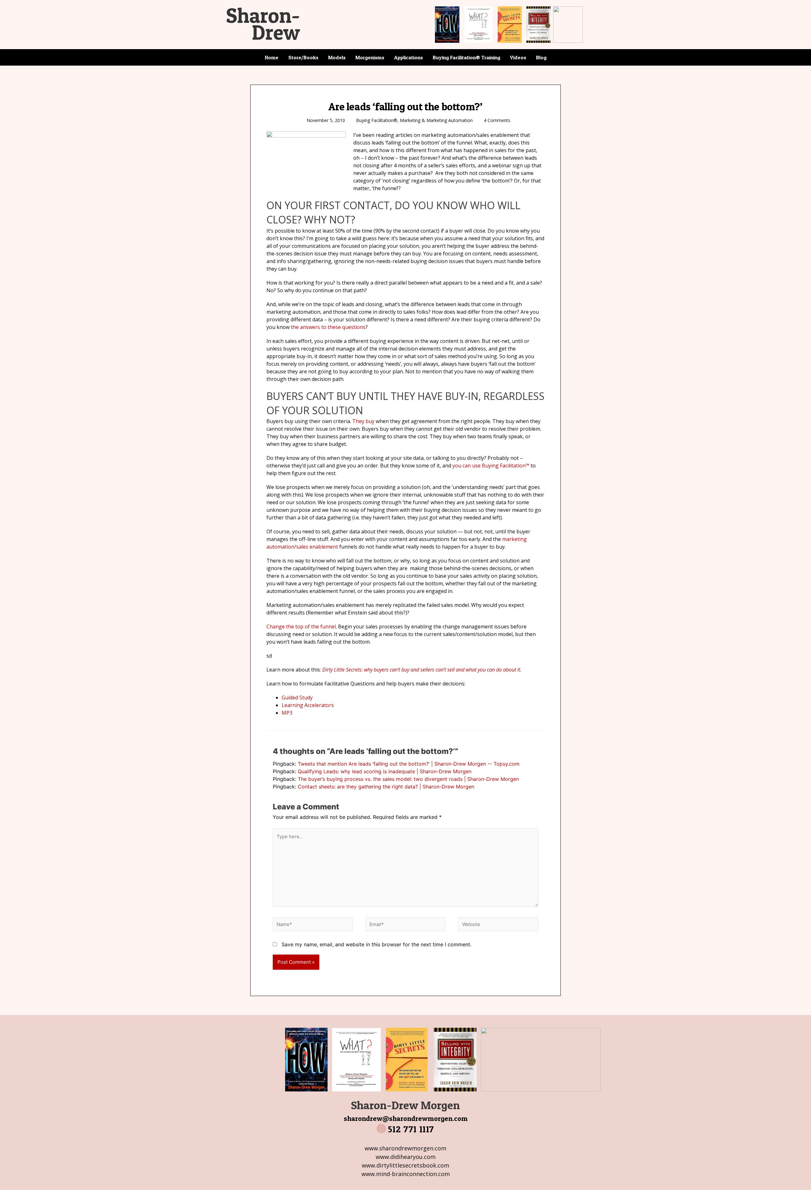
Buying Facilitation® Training (466, 57)
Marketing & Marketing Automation (436, 120)
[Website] (498, 925)
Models (337, 57)
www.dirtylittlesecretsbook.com (405, 1165)
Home (271, 57)
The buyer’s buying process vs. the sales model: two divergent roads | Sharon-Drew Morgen (408, 779)
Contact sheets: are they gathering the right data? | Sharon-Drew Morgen (386, 786)
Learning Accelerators (308, 705)
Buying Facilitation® (376, 120)
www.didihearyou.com (406, 1157)
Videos (518, 57)
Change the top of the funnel (301, 626)
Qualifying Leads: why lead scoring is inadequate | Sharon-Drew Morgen (384, 771)
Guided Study (297, 697)
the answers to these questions (328, 327)
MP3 (287, 712)
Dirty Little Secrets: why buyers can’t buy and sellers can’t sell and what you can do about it (421, 669)
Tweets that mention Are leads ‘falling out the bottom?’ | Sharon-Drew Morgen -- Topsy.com (409, 764)
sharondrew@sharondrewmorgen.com (406, 1118)
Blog (541, 57)
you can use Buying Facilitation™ (490, 465)
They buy (363, 421)
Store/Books (303, 57)
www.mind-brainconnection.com (405, 1174)
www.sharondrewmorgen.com (405, 1148)
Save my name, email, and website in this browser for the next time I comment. (376, 944)
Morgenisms (369, 57)
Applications (408, 57)
